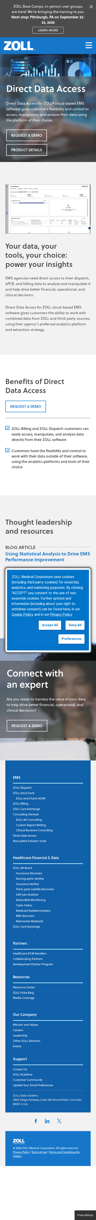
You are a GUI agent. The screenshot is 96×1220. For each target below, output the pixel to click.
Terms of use (39, 1152)
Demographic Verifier (30, 879)
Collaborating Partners (28, 959)
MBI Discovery (25, 916)
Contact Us (20, 1069)
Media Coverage (24, 998)
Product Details (26, 149)
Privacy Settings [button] (85, 1215)
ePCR (9, 283)
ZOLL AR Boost (22, 868)
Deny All (75, 625)
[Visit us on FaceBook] (36, 1121)
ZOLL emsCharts (24, 793)
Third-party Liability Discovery (35, 889)
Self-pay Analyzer (27, 894)
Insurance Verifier (27, 884)
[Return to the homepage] (19, 45)
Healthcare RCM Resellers (30, 953)
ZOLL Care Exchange (26, 809)
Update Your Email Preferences (33, 1085)
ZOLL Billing (21, 428)
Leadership (20, 1035)
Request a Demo (26, 135)
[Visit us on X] (59, 1122)
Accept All (50, 625)
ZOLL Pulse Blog (23, 993)
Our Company (25, 1014)
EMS (17, 777)
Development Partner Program (33, 964)
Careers (18, 1030)
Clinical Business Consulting (34, 830)
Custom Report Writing (31, 825)
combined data (18, 318)
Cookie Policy (22, 614)
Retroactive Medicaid (29, 921)
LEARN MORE (51, 30)
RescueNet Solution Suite (29, 841)
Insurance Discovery (29, 873)
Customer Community (27, 1080)
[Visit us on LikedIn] (47, 1121)
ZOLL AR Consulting (29, 820)
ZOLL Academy (22, 1074)
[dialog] (48, 609)
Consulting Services (26, 814)
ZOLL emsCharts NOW (30, 798)
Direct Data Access (25, 835)
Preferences (71, 639)
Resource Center (24, 987)
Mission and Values (25, 1025)
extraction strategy (28, 329)
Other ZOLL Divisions (26, 1041)
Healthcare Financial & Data (36, 857)
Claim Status (24, 905)
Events (17, 1046)
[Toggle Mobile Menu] (89, 45)
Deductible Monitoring (31, 900)
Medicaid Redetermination (33, 911)
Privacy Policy (21, 1152)
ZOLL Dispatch (51, 428)
